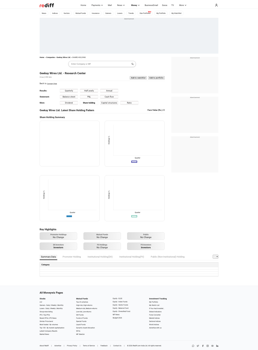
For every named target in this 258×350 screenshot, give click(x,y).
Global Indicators (155, 312)
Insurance (95, 13)
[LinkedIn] (217, 346)
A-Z (41, 302)
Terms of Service (89, 346)
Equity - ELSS (117, 298)
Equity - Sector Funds (120, 305)
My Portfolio (161, 13)
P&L (89, 97)
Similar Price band (46, 321)
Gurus (164, 5)
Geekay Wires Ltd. (64, 57)
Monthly (60, 305)
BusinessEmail (151, 5)
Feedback (104, 346)
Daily (48, 305)
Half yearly (89, 91)
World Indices (154, 325)
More (181, 5)
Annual (109, 91)
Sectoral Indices (155, 321)
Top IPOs (46, 315)
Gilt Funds (80, 315)
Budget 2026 (117, 318)
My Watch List (154, 305)
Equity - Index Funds (120, 302)
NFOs (78, 331)
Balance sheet (69, 97)
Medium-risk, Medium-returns (86, 308)
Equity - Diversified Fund (121, 311)
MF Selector (80, 334)
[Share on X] (198, 346)
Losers (119, 13)
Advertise (57, 346)
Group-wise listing (46, 312)
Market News (44, 334)
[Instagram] (208, 346)
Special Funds (81, 321)
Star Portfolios (145, 13)
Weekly (53, 305)
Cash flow (109, 97)
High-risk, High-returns (84, 305)
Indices (55, 13)
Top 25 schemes (82, 302)
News (119, 5)
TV (172, 5)
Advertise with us (155, 328)
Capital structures (109, 103)
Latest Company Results (48, 331)
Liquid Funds (81, 325)
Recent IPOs (44, 318)
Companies (50, 57)
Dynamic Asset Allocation (85, 328)
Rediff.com (137, 346)
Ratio (129, 103)
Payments (96, 5)
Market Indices (154, 318)
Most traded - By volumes (49, 325)
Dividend (69, 103)
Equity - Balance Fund (120, 308)
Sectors (67, 13)
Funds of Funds (82, 318)
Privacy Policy (72, 346)
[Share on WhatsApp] (193, 346)
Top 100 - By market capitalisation (52, 328)
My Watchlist (176, 13)
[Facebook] (203, 346)
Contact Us (117, 346)
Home (83, 5)
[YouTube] (212, 346)
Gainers (108, 13)
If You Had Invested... (156, 308)
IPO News (52, 318)
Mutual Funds (81, 13)
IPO (41, 315)
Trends (131, 13)
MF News (116, 315)
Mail (110, 5)
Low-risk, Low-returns (83, 312)
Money (134, 5)
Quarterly (69, 91)
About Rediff (44, 346)
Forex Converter (155, 315)
